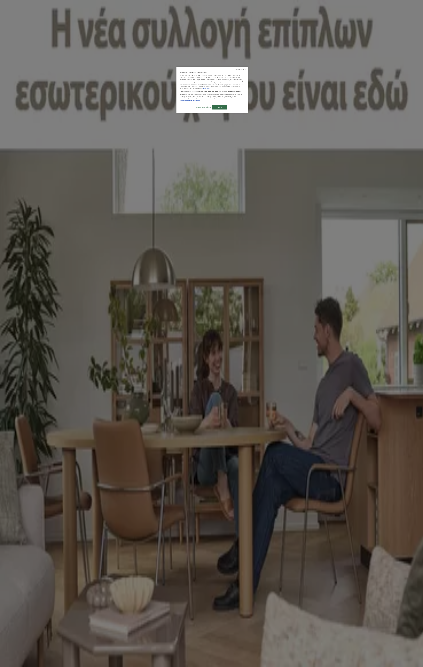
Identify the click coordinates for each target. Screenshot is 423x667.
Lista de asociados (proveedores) (190, 100)
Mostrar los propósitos (203, 107)
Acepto (220, 107)
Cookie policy (206, 88)
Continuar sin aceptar (240, 69)
